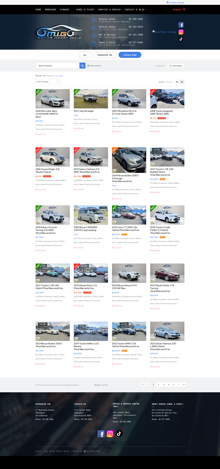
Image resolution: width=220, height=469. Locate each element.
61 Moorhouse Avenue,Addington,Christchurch (45, 413)
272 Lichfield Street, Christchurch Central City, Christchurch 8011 (164, 413)
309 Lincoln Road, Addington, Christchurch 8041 (124, 415)
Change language (177, 2)
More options (95, 65)
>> (184, 384)
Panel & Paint (85, 9)
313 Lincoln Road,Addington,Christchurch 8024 (82, 413)
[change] (59, 76)
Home (38, 9)
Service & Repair (109, 9)
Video (103, 208)
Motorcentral (93, 451)
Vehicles (50, 9)
